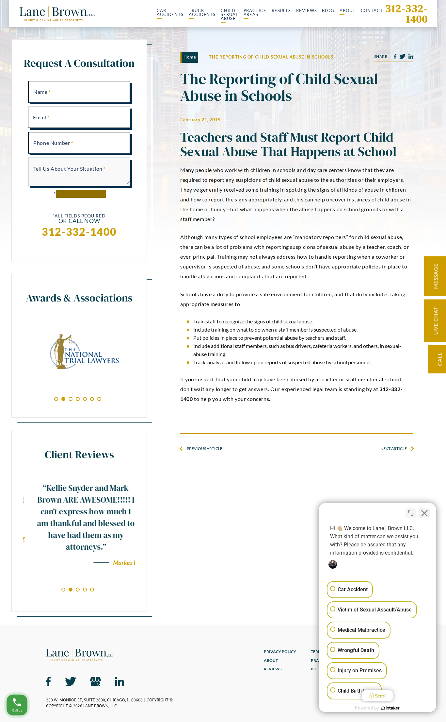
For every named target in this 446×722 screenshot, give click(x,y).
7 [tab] (99, 399)
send (58, 192)
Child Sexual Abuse (229, 15)
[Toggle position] (411, 513)
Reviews (306, 11)
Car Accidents (170, 13)
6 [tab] (92, 399)
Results (281, 11)
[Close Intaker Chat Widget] (424, 513)
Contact (372, 11)
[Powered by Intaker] (390, 708)
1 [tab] (56, 399)
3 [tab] (70, 399)
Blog (328, 11)
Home (189, 57)
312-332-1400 (406, 13)
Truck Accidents (202, 13)
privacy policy (280, 652)
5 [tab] (85, 399)
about (271, 660)
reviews (272, 669)
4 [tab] (78, 399)
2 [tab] (63, 399)
